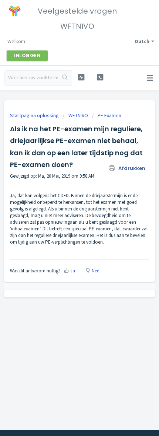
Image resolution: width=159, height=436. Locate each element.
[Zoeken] (65, 78)
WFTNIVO (78, 115)
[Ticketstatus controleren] (81, 77)
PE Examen (109, 115)
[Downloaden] (66, 214)
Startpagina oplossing (35, 115)
